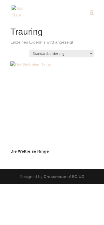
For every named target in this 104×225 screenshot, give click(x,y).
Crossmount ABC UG (64, 176)
